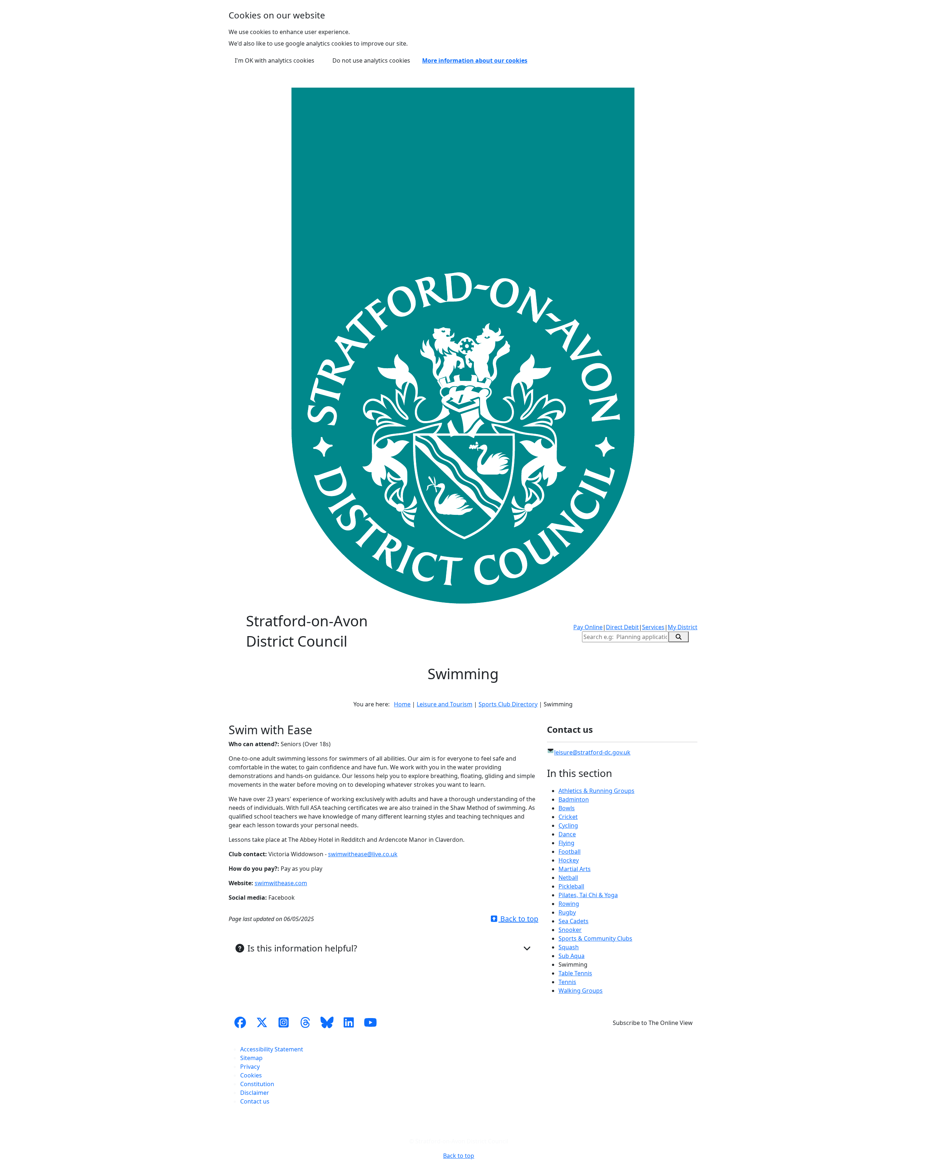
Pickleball (571, 886)
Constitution (257, 1084)
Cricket (568, 817)
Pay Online (588, 627)
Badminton (573, 799)
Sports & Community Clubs (595, 938)
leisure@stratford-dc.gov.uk (592, 752)
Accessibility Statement (271, 1049)
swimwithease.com (281, 883)
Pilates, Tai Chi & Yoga (588, 895)
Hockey (568, 860)
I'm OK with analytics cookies (274, 60)
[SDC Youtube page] (370, 1022)
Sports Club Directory (508, 704)
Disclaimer (254, 1093)
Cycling (568, 825)
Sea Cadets (573, 921)
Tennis (567, 982)
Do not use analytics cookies (371, 60)
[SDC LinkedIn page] (349, 1022)
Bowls (566, 808)
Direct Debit (622, 627)
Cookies (251, 1075)
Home (402, 704)
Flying (566, 843)
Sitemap (251, 1058)
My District (682, 627)
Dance (567, 834)
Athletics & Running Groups (596, 791)
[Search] (678, 636)
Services (653, 627)
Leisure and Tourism (444, 704)
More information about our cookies (474, 60)
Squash (568, 947)
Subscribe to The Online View (653, 1023)
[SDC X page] (262, 1022)
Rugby (567, 912)
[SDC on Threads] (305, 1022)
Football (569, 852)
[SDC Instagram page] (283, 1022)
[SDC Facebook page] (240, 1022)
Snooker (570, 930)
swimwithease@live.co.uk (363, 854)
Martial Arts (574, 869)
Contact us (254, 1101)
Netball (568, 878)
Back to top (518, 919)
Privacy (250, 1067)
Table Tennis (575, 973)
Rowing (568, 904)
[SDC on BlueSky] (327, 1022)
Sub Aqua (571, 956)
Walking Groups (580, 991)
